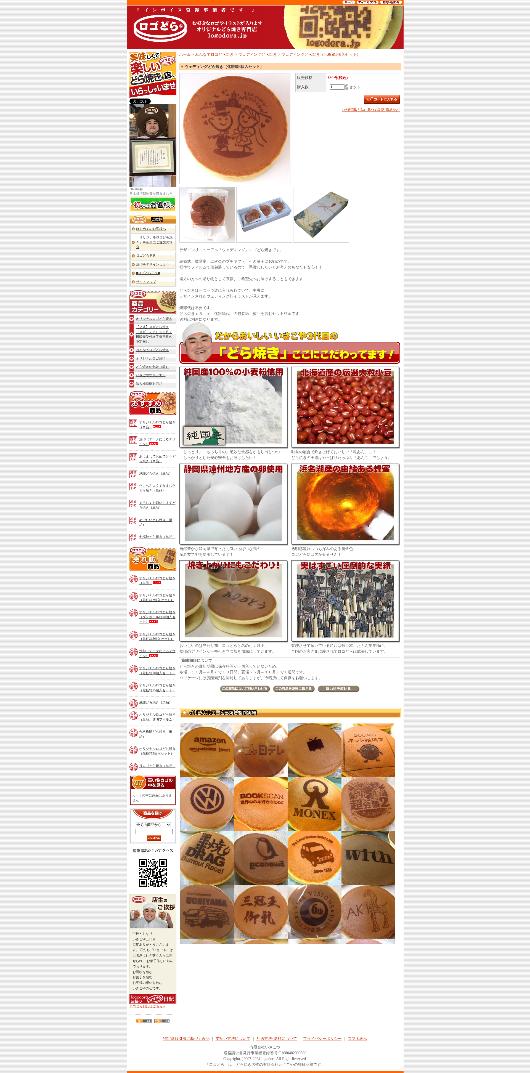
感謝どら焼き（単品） (155, 474)
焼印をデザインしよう (152, 264)
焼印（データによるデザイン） (157, 441)
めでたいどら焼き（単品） (155, 522)
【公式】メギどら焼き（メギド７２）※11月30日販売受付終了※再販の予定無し (154, 334)
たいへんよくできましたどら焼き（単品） (157, 488)
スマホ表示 (357, 1039)
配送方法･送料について (276, 1039)
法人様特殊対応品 (149, 384)
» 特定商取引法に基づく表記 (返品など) (371, 110)
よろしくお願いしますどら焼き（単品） (157, 505)
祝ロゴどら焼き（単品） (157, 766)
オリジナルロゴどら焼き (154, 319)
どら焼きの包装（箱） (152, 367)
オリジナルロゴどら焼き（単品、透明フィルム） (157, 717)
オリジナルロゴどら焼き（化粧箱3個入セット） (157, 751)
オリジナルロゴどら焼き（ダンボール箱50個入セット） (157, 617)
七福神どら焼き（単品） (157, 537)
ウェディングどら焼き (257, 54)
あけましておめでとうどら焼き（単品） (157, 459)
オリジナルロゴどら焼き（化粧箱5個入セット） (157, 636)
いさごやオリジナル (151, 375)
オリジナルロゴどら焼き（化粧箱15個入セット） (157, 687)
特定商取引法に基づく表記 (186, 1039)
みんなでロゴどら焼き (152, 350)
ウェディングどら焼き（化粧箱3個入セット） (321, 54)
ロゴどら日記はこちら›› (147, 1006)
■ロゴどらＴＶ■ (148, 273)
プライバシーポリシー (322, 1039)
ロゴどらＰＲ (146, 255)
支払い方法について (233, 1039)
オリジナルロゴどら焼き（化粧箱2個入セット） (157, 597)
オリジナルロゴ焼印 (151, 358)
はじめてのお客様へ (151, 229)
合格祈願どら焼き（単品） (155, 734)
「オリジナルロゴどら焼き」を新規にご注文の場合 (154, 242)
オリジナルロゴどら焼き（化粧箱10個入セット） (157, 670)
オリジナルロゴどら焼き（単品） (157, 424)
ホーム (185, 54)
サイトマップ (146, 282)
